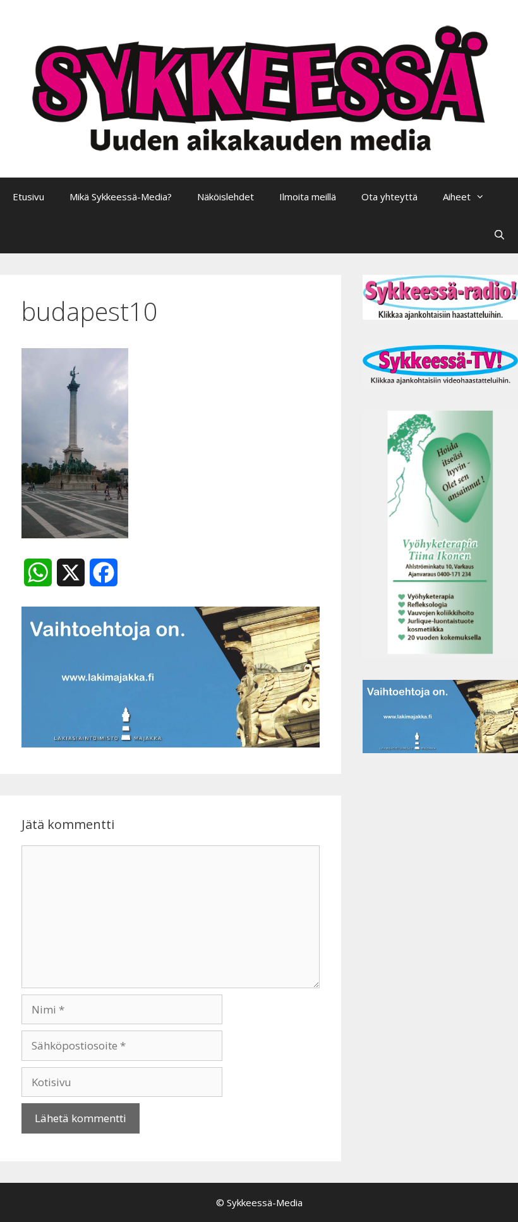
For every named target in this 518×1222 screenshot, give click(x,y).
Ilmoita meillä (307, 196)
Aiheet (457, 196)
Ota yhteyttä (389, 196)
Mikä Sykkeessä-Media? (120, 196)
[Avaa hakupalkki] (499, 234)
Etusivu (28, 196)
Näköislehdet (225, 196)
